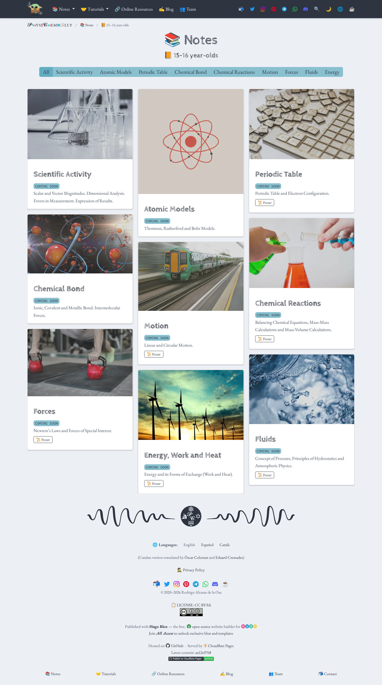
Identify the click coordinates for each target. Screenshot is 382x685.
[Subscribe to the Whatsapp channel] (295, 9)
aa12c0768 (203, 652)
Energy (332, 71)
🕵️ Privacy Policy (191, 570)
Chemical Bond (191, 71)
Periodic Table (153, 71)
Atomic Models (116, 71)
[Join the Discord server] (305, 9)
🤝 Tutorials (106, 673)
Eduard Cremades (229, 557)
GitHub (176, 645)
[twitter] (167, 584)
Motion (270, 71)
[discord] (215, 584)
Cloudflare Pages (220, 645)
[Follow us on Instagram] (263, 9)
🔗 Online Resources (168, 673)
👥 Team (276, 673)
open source (200, 626)
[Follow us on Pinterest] (273, 9)
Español (207, 544)
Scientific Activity (74, 71)
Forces (291, 71)
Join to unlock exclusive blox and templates (191, 633)
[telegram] (196, 584)
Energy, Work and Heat (182, 455)
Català (224, 544)
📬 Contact (327, 673)
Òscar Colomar (196, 557)
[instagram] (177, 584)
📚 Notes (87, 25)
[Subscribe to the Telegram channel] (284, 9)
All (46, 71)
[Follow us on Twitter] (252, 9)
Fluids (311, 71)
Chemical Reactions (234, 71)
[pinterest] (186, 584)
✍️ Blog (226, 673)
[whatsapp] (205, 584)
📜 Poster (265, 202)
